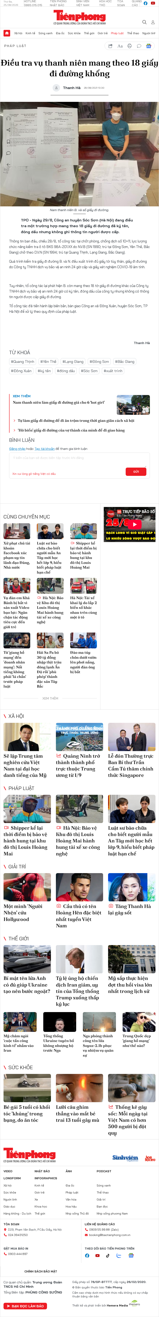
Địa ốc (60, 33)
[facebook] (145, 3)
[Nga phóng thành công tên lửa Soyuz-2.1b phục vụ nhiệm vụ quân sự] (99, 1022)
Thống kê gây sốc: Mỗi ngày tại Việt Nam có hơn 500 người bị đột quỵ (128, 1120)
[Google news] (133, 1255)
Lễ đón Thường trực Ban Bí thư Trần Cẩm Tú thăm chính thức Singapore (130, 765)
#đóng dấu (66, 370)
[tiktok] (109, 1255)
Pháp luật (117, 33)
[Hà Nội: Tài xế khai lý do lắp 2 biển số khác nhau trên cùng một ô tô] (83, 586)
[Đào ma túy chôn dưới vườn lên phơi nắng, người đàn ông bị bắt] (83, 640)
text (120, 46)
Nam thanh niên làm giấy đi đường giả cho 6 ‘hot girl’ (59, 402)
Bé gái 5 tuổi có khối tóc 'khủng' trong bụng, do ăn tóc (27, 1113)
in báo (129, 46)
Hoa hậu (71, 1206)
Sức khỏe (74, 33)
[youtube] (153, 3)
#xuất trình (113, 370)
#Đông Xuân (21, 370)
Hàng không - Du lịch (17, 1213)
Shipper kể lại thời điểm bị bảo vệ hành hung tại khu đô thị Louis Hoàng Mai (83, 555)
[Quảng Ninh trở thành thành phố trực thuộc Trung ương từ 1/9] (79, 737)
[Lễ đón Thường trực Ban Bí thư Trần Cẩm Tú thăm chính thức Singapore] (131, 737)
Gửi (136, 472)
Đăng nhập (17, 449)
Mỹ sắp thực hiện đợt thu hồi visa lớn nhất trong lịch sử (130, 984)
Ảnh (69, 1171)
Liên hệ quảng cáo (100, 1224)
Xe (36, 1199)
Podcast (104, 1171)
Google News (149, 46)
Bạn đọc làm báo (28, 1306)
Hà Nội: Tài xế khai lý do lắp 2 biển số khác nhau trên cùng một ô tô (83, 607)
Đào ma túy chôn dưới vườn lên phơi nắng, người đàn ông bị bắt (83, 662)
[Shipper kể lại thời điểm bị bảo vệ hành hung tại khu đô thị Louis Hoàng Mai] (83, 531)
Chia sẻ (8, 130)
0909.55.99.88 (99, 1229)
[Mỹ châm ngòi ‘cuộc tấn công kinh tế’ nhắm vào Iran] (20, 1022)
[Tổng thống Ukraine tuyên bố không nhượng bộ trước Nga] (59, 1022)
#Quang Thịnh (22, 361)
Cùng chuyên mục (27, 517)
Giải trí (17, 866)
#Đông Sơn (99, 361)
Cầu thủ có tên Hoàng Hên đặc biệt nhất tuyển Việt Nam (78, 916)
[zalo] (121, 1255)
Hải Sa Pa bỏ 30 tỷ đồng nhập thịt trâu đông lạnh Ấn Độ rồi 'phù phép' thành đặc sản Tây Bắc (49, 669)
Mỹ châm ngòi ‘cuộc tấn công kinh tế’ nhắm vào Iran (19, 1043)
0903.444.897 (18, 1254)
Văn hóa (71, 1199)
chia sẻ (110, 46)
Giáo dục (9, 1206)
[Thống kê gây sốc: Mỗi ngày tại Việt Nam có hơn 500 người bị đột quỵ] (131, 1088)
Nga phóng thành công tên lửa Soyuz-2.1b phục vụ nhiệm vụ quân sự (98, 1046)
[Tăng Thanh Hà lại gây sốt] (131, 887)
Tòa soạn (11, 1224)
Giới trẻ (103, 33)
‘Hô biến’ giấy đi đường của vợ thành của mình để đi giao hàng (71, 430)
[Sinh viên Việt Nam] (125, 1159)
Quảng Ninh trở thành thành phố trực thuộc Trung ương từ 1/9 (78, 765)
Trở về (8, 165)
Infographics (46, 1178)
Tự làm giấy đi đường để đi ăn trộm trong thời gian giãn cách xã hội (76, 420)
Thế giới (89, 33)
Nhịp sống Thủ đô (77, 1213)
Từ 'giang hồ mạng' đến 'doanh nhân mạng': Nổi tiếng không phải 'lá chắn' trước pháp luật (15, 669)
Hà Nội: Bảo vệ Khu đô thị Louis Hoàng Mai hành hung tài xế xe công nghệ (50, 609)
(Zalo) (115, 1229)
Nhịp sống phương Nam (112, 1213)
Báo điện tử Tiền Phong (80, 17)
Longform (12, 1178)
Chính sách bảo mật (40, 1271)
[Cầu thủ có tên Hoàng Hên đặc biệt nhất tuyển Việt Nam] (79, 887)
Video (8, 1171)
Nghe (8, 118)
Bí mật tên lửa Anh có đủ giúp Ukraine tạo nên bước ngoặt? (27, 984)
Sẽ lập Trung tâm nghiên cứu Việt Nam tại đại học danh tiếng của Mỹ (25, 765)
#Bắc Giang (124, 361)
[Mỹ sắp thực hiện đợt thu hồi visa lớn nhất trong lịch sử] (131, 959)
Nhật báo (42, 1171)
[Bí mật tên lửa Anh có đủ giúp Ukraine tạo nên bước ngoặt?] (27, 959)
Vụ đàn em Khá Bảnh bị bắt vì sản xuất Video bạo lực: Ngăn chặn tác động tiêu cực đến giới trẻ (17, 612)
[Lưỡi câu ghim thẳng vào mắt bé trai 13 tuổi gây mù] (79, 1088)
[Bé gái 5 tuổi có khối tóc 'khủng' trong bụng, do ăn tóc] (27, 1088)
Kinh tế (30, 33)
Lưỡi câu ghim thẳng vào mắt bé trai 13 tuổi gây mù (77, 1113)
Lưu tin (8, 142)
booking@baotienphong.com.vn (109, 1235)
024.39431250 (18, 1235)
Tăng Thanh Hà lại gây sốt (129, 909)
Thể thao (133, 33)
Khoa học (41, 1206)
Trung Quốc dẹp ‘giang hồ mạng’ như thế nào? (137, 1041)
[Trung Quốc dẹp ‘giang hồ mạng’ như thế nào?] (139, 1022)
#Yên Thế (48, 361)
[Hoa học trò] (150, 1159)
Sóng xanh (46, 33)
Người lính (149, 33)
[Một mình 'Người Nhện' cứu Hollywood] (27, 887)
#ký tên (44, 370)
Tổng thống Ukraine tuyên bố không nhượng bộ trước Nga (58, 1043)
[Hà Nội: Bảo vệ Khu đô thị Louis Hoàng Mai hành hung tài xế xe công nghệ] (50, 586)
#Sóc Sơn (89, 370)
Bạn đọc (102, 1206)
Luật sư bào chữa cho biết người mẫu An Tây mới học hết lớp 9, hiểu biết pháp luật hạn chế (49, 557)
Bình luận (8, 153)
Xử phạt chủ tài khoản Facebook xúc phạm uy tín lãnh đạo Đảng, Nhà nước (17, 555)
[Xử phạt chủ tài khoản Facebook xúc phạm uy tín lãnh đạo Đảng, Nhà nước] (17, 531)
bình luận (139, 46)
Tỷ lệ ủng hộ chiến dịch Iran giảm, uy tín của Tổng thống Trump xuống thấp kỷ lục (77, 991)
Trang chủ (7, 33)
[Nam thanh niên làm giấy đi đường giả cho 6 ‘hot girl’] (133, 405)
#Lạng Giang (73, 361)
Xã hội (18, 33)
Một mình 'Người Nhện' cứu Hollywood (23, 912)
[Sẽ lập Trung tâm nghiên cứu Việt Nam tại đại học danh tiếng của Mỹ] (27, 737)
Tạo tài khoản (45, 449)
